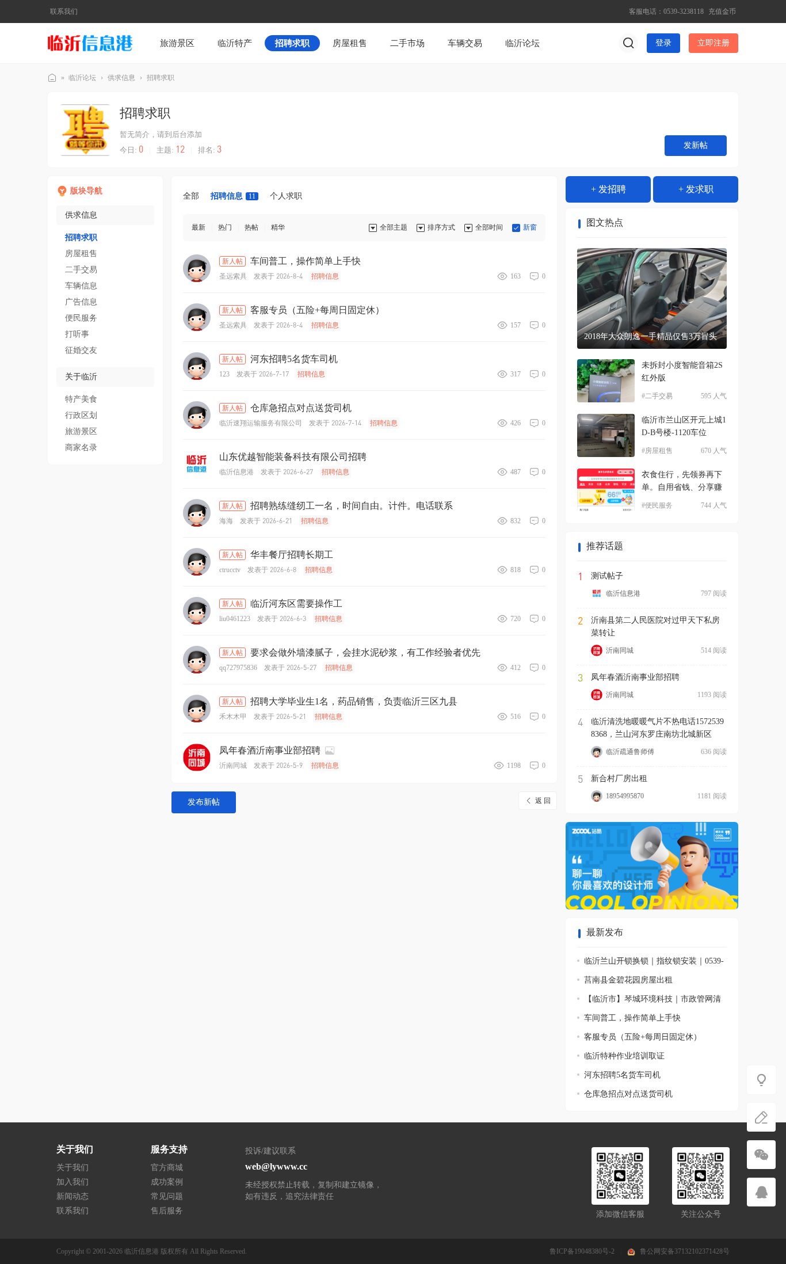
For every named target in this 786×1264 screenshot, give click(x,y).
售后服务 (167, 1210)
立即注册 (713, 43)
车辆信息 (81, 285)
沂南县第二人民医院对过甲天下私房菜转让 (655, 626)
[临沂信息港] (91, 43)
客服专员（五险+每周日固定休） (642, 1037)
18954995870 (625, 796)
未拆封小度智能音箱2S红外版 (682, 371)
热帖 (251, 227)
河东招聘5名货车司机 (622, 1075)
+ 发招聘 (608, 189)
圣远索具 (233, 276)
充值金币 (722, 11)
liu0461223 (234, 619)
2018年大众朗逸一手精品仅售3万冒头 (650, 336)
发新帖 (696, 145)
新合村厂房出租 (619, 778)
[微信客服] (761, 1154)
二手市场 (407, 43)
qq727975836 (238, 668)
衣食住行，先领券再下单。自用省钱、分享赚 (682, 481)
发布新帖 (204, 802)
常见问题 (167, 1196)
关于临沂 (81, 376)
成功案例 (167, 1182)
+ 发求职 (695, 189)
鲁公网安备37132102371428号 (685, 1251)
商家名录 (81, 447)
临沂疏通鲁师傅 (630, 752)
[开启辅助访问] (619, 11)
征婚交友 (81, 350)
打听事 (77, 334)
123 (224, 374)
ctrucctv (230, 570)
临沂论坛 (522, 43)
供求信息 (121, 78)
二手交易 (81, 269)
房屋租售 (350, 43)
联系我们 (64, 11)
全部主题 (393, 227)
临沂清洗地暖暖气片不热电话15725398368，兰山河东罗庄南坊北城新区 (657, 727)
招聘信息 (233, 196)
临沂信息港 (52, 78)
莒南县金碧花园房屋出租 (628, 980)
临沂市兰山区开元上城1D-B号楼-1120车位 (684, 426)
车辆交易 (465, 43)
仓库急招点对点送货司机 (628, 1094)
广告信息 (81, 302)
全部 (191, 196)
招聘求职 (292, 43)
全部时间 (489, 227)
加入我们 (72, 1182)
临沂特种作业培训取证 (624, 1056)
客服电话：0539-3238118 (666, 11)
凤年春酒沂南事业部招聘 (635, 677)
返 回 (543, 801)
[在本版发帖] (761, 1117)
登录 (663, 43)
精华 (278, 227)
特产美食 (81, 399)
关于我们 (72, 1167)
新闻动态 (72, 1196)
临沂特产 (235, 43)
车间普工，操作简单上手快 (632, 1018)
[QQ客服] (761, 1192)
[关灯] (761, 1079)
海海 (226, 521)
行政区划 (81, 415)
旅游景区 (177, 43)
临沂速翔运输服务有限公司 (260, 423)
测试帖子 (607, 576)
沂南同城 (233, 766)
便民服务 (81, 318)
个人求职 (286, 196)
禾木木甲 (233, 717)
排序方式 (441, 227)
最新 (198, 227)
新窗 (530, 227)
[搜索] (628, 43)
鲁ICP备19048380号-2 (582, 1251)
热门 (225, 227)
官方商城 (167, 1167)
